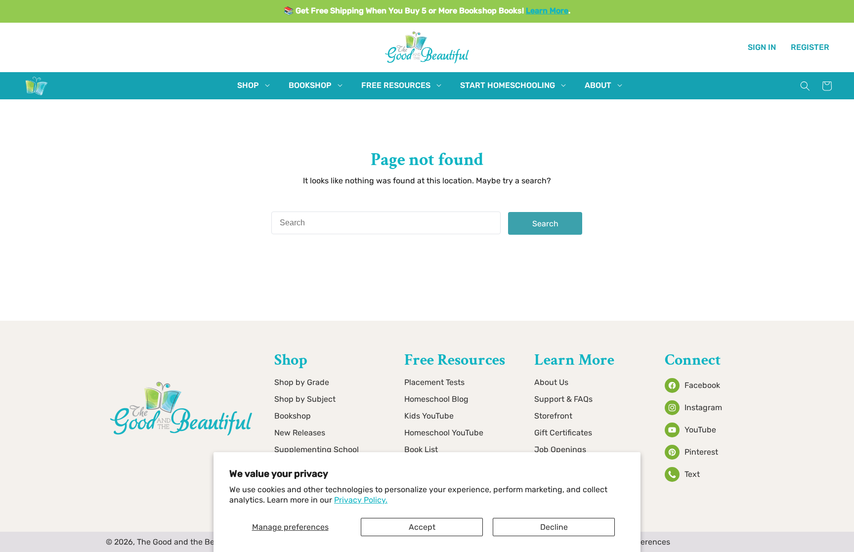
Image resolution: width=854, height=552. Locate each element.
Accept (422, 527)
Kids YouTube (429, 416)
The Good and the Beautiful (188, 542)
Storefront (553, 416)
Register (810, 47)
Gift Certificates (563, 432)
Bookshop (292, 416)
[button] (248, 85)
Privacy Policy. (360, 500)
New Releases (299, 432)
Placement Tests (434, 382)
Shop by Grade (301, 382)
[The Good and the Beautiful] (36, 95)
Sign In (762, 47)
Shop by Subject (305, 399)
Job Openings (560, 449)
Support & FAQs (563, 399)
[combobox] (386, 223)
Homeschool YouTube (443, 432)
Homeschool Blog (436, 399)
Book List (421, 449)
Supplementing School (316, 449)
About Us (551, 382)
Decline (554, 527)
